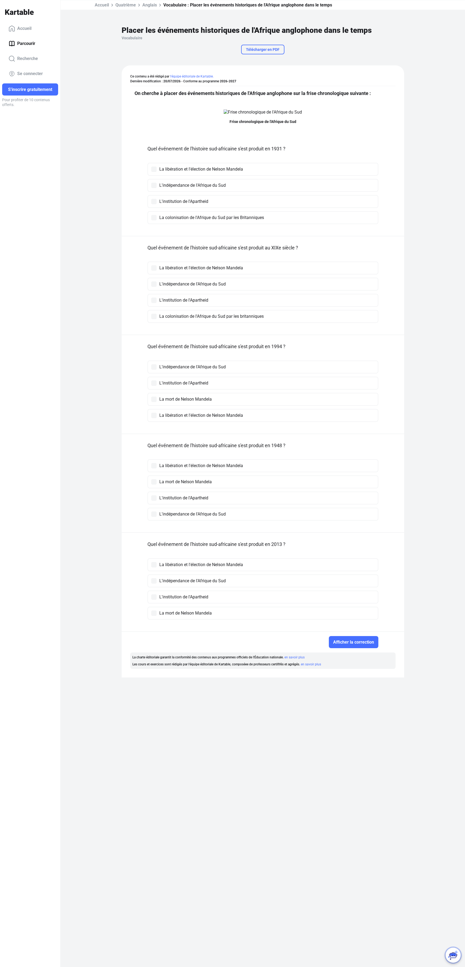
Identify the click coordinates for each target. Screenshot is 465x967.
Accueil (24, 28)
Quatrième (125, 5)
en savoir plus (294, 657)
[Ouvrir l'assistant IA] (453, 955)
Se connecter (30, 73)
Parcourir (26, 43)
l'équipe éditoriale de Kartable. (192, 76)
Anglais (149, 5)
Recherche (27, 58)
